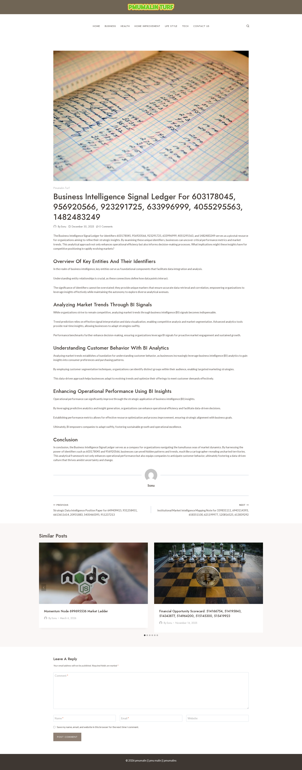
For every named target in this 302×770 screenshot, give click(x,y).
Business (110, 26)
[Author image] (54, 226)
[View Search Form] (247, 26)
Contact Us (201, 26)
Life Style (171, 26)
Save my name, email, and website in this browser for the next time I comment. (98, 727)
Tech (185, 26)
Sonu (63, 226)
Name (59, 718)
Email (125, 718)
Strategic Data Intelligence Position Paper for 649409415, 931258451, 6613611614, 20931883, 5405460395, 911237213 (95, 510)
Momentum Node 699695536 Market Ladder (76, 611)
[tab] (144, 635)
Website (193, 718)
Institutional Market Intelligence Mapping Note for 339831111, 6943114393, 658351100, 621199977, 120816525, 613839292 (203, 510)
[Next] (258, 587)
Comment (61, 675)
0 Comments (106, 226)
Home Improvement (147, 26)
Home (96, 26)
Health (125, 26)
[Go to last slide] (43, 587)
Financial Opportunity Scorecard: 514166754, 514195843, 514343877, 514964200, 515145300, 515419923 (200, 613)
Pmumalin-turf (61, 188)
